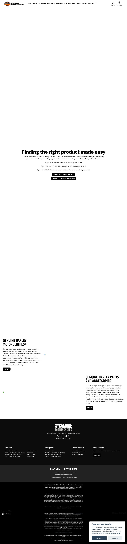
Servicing (30, 452)
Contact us (91, 4)
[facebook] (66, 436)
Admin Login (114, 513)
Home (30, 4)
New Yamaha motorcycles (12, 456)
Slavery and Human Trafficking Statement (64, 532)
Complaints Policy (77, 454)
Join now (97, 455)
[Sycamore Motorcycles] (14, 4)
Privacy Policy (76, 452)
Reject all (115, 538)
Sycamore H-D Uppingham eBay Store (63, 174)
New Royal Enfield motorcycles (13, 454)
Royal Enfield (71, 433)
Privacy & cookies (122, 513)
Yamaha (78, 433)
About (84, 4)
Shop (65, 4)
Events (78, 4)
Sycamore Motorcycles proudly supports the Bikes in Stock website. (63, 477)
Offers (53, 4)
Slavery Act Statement (78, 451)
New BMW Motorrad (11, 451)
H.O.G (69, 4)
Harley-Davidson (61, 433)
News (73, 4)
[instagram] (69, 436)
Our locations (31, 454)
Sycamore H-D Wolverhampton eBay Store (63, 178)
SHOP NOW (6, 369)
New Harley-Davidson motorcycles (15, 452)
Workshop (59, 4)
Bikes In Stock (45, 4)
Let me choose (115, 533)
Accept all (99, 538)
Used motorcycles (32, 451)
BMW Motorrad (51, 433)
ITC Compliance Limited (49, 486)
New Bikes (35, 4)
